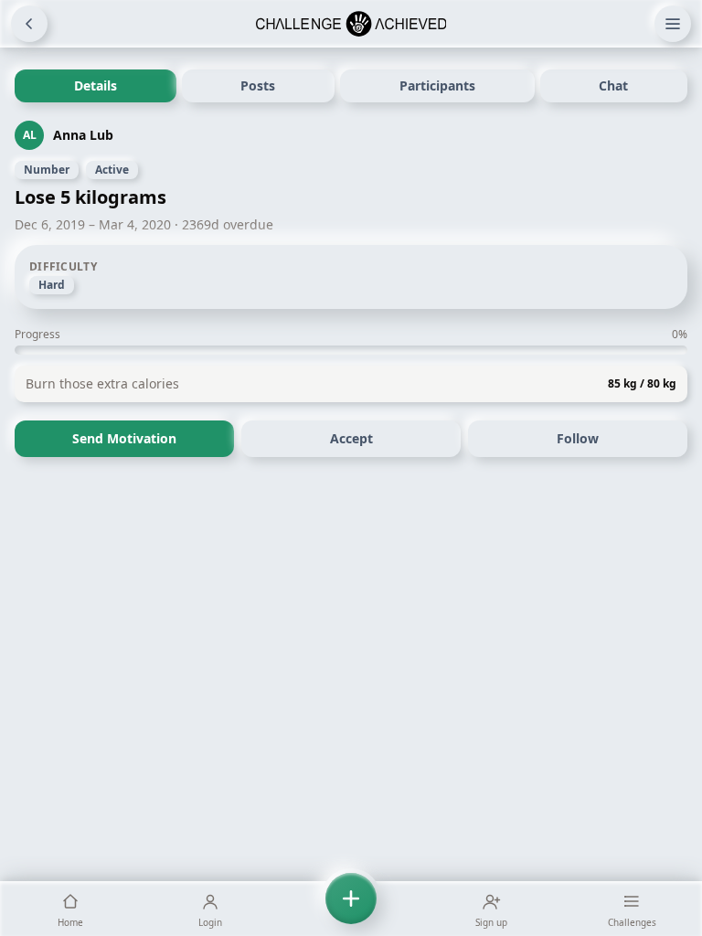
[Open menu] (672, 23)
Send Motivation (124, 438)
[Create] (351, 908)
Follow (578, 438)
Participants (437, 85)
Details (95, 85)
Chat (613, 85)
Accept (351, 438)
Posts (257, 85)
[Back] (29, 23)
